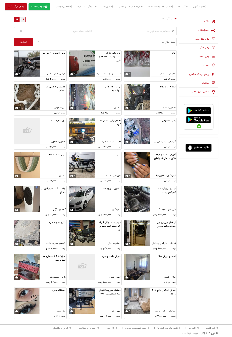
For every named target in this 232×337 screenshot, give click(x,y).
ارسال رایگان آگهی (16, 7)
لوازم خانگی (204, 48)
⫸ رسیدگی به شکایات (87, 7)
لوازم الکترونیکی (202, 39)
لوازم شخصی (204, 57)
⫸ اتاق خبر (107, 7)
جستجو (23, 42)
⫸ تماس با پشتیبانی (62, 7)
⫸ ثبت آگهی (199, 7)
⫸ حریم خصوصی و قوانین (130, 7)
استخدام (206, 83)
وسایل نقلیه (204, 30)
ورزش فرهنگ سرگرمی (199, 74)
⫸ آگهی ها (183, 7)
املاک (207, 21)
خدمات (206, 65)
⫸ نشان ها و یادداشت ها (160, 7)
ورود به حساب (37, 7)
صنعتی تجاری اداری (201, 92)
